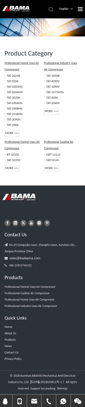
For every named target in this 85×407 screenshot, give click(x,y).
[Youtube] (31, 223)
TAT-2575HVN (55, 92)
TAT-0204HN (14, 92)
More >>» (12, 133)
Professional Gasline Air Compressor (27, 293)
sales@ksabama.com (25, 258)
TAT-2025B (13, 76)
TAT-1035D (13, 160)
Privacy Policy (13, 359)
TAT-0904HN (14, 103)
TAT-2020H (13, 98)
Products (10, 340)
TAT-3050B (53, 76)
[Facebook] (7, 223)
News (8, 346)
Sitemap (62, 388)
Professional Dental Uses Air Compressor (30, 287)
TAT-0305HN (14, 87)
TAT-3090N (13, 119)
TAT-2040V (53, 103)
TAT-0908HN (14, 109)
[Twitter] (23, 223)
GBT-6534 (52, 160)
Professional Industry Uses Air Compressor (31, 306)
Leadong (50, 388)
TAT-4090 (52, 98)
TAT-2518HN (14, 114)
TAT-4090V (53, 81)
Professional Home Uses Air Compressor (30, 299)
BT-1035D (13, 155)
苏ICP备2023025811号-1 (46, 382)
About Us (10, 333)
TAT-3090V (53, 87)
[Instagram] (39, 223)
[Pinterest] (47, 223)
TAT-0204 (12, 81)
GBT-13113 (53, 155)
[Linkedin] (15, 223)
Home (8, 327)
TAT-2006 (12, 125)
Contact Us (11, 352)
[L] (19, 196)
